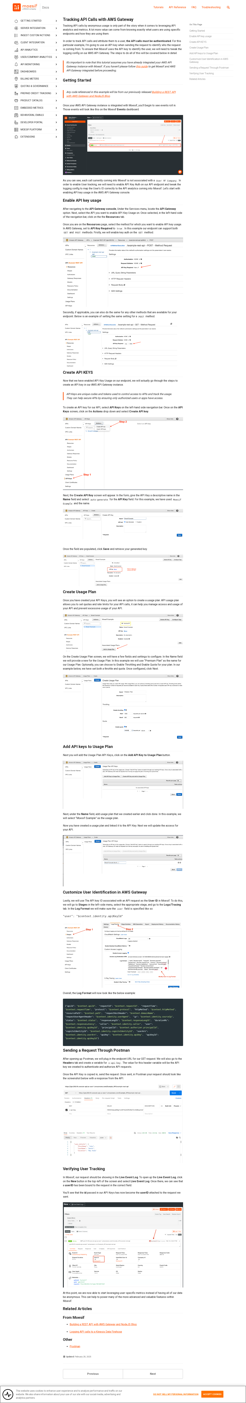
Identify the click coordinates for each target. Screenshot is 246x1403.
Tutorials (158, 7)
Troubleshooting (211, 7)
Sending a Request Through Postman (209, 67)
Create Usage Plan (199, 47)
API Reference (177, 7)
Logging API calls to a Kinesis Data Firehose (96, 1331)
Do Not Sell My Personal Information (175, 1394)
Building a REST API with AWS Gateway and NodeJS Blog (103, 1324)
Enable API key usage (200, 36)
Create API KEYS (198, 42)
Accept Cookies (212, 1394)
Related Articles (197, 79)
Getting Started (197, 30)
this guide (142, 66)
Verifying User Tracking (201, 73)
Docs (45, 7)
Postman (75, 1346)
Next (153, 1373)
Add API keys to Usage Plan (203, 53)
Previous (93, 1373)
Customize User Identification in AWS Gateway (208, 60)
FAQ (193, 7)
